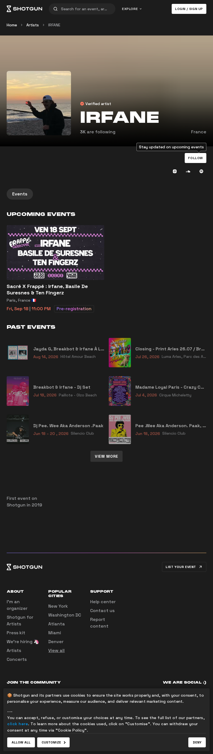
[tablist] (106, 194)
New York (58, 606)
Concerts (17, 659)
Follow (195, 158)
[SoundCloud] (188, 171)
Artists (32, 24)
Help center (103, 602)
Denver (56, 642)
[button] (195, 158)
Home (12, 24)
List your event (181, 567)
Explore (130, 9)
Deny (197, 742)
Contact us (102, 610)
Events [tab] (19, 194)
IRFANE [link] (54, 24)
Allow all (21, 742)
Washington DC (64, 615)
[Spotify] (201, 171)
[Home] (24, 9)
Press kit (16, 633)
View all (56, 650)
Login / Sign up (189, 9)
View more (106, 456)
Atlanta (56, 624)
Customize (51, 742)
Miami (54, 633)
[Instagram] (175, 171)
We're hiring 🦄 (23, 642)
